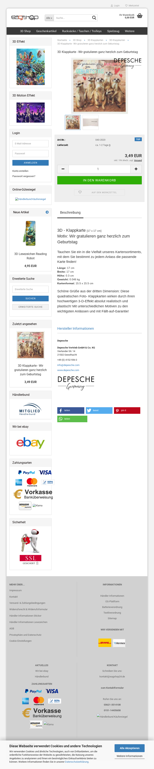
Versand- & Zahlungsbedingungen (27, 603)
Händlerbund (41, 676)
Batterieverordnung (112, 607)
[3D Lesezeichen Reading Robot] (30, 233)
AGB (11, 628)
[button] (63, 169)
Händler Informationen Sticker (25, 615)
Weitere (129, 31)
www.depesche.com (68, 370)
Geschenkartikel (46, 31)
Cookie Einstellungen (20, 640)
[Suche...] (94, 18)
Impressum (15, 590)
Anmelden (30, 162)
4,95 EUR (30, 266)
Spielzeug (113, 31)
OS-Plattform (112, 601)
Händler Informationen (112, 595)
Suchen (31, 298)
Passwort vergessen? (23, 176)
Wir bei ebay (41, 670)
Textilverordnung (112, 612)
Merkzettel (133, 5)
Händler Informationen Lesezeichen (28, 622)
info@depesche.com (68, 365)
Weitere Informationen (130, 756)
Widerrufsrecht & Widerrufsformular (28, 609)
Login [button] (116, 5)
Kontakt (13, 596)
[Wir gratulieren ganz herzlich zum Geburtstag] (99, 85)
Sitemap (112, 618)
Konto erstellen (20, 171)
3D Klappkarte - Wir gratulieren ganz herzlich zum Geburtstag (30, 370)
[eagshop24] (24, 15)
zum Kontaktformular (112, 687)
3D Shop (25, 31)
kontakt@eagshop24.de (112, 676)
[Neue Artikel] (47, 212)
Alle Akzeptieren (130, 748)
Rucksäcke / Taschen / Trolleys (82, 31)
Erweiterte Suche (31, 307)
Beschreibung (70, 212)
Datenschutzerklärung (76, 761)
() (109, 145)
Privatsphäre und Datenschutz (25, 634)
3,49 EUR (30, 382)
